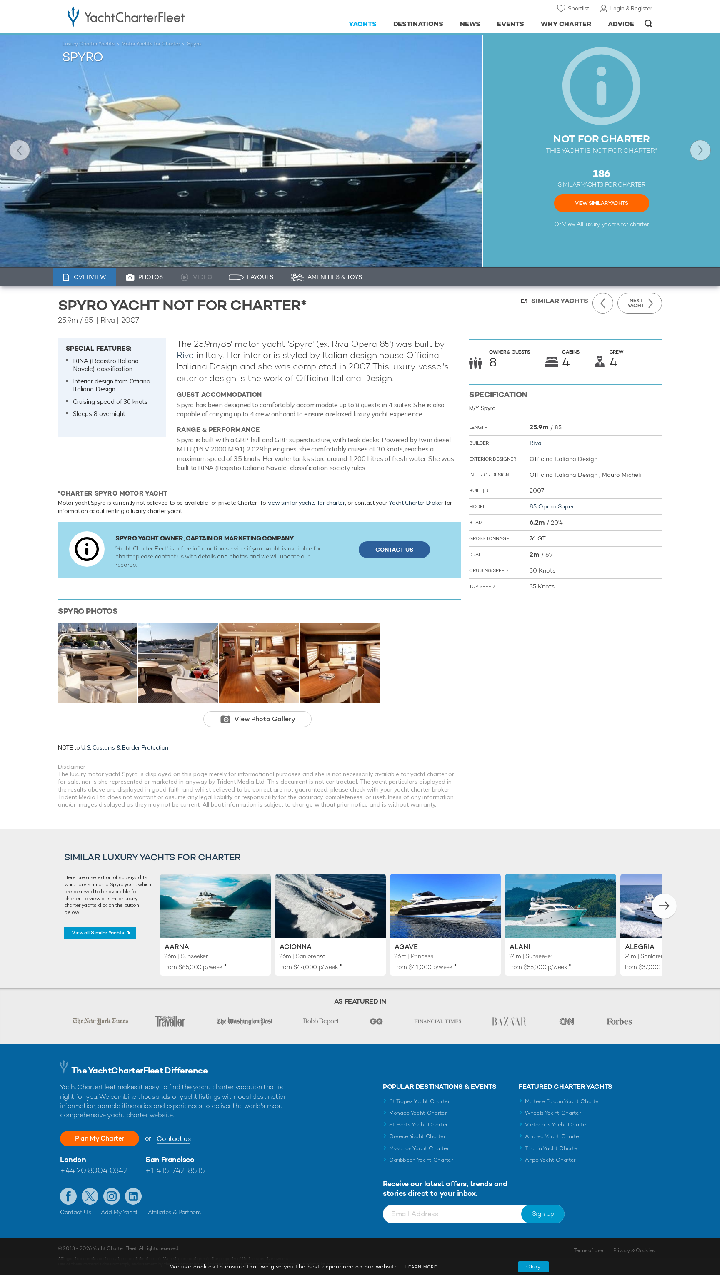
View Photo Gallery (264, 719)
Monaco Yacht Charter (418, 1112)
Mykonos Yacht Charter (419, 1148)
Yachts (363, 24)
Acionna (296, 946)
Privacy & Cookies (634, 1250)
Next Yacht (700, 150)
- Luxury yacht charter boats (152, 16)
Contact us (173, 1138)
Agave (406, 946)
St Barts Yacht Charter (418, 1124)
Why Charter (566, 24)
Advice (621, 24)
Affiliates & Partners (174, 1212)
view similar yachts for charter (306, 502)
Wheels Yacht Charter (553, 1112)
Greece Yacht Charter (417, 1136)
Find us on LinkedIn (133, 1196)
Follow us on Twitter (90, 1196)
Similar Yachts (559, 300)
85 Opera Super (552, 506)
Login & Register (631, 8)
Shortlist (578, 8)
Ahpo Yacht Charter (550, 1159)
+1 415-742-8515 (175, 1170)
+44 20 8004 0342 (94, 1170)
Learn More (421, 1267)
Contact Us (394, 549)
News (470, 24)
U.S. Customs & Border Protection (124, 747)
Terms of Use (588, 1250)
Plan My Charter (99, 1138)
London (73, 1159)
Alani (520, 946)
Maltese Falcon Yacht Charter (562, 1101)
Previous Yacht (19, 150)
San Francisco (169, 1159)
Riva (185, 355)
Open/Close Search (648, 23)
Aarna (177, 946)
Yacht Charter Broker (416, 502)
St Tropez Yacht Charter (419, 1101)
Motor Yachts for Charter (151, 43)
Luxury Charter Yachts (88, 43)
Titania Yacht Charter (552, 1148)
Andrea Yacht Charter (553, 1136)
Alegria (640, 946)
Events (510, 24)
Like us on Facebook (68, 1196)
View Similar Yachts (601, 203)
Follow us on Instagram (111, 1196)
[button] (664, 906)
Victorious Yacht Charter (556, 1124)
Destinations (418, 24)
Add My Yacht (119, 1212)
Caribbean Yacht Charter (421, 1159)
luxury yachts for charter (617, 224)
